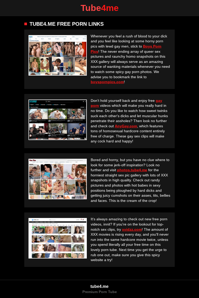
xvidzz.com (132, 229)
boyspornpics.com (107, 82)
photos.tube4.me (132, 170)
